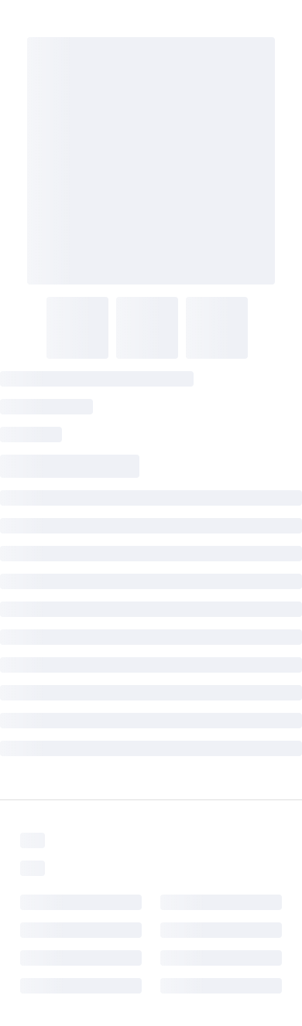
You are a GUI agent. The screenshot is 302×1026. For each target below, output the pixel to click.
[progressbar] (151, 161)
